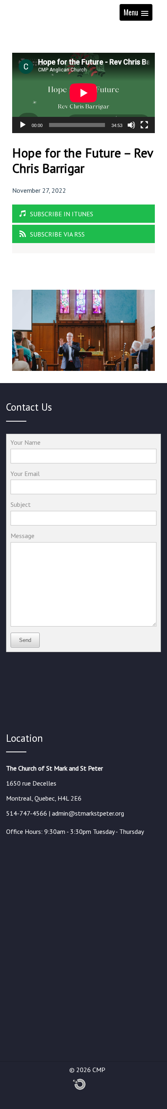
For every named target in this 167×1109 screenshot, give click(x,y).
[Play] (23, 125)
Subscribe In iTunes (61, 214)
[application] (83, 93)
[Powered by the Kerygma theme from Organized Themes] (79, 1088)
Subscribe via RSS (57, 234)
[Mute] (131, 125)
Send (25, 640)
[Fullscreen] (144, 125)
